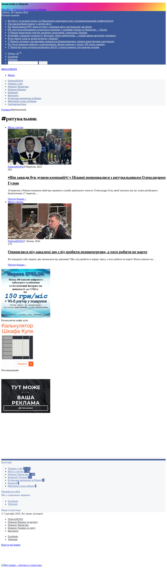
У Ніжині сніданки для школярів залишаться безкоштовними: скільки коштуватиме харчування (61, 41)
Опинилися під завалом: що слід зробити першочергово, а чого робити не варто (77, 251)
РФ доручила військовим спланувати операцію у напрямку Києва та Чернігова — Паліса (57, 29)
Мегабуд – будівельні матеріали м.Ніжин (23, 9)
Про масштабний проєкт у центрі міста (29, 23)
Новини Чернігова (18, 86)
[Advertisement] (83, 436)
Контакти (13, 95)
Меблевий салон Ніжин (21, 486)
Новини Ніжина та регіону (23, 522)
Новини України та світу (22, 528)
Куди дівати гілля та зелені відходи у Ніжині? (33, 38)
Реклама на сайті (10, 491)
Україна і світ (15, 83)
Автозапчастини (17, 104)
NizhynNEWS (15, 80)
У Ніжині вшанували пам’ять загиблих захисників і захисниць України (47, 32)
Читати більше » (17, 199)
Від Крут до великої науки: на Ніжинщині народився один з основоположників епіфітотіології (60, 21)
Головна (5, 109)
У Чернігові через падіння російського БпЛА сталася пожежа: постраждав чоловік (53, 47)
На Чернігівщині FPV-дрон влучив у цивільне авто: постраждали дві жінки (50, 26)
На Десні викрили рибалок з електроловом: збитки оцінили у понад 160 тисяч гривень (56, 44)
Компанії (13, 92)
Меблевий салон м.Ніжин (22, 101)
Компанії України (17, 477)
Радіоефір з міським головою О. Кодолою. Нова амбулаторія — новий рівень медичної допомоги (62, 35)
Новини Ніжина (17, 89)
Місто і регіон (15, 471)
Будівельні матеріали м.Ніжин (24, 98)
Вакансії (12, 483)
